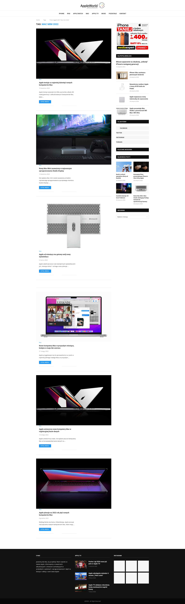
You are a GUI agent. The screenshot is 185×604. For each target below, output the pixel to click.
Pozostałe (113, 13)
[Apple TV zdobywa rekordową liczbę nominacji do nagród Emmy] (81, 588)
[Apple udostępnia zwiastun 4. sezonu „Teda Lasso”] (81, 576)
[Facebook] (37, 5)
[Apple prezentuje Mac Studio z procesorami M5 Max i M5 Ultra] (122, 111)
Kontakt (123, 13)
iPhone (61, 13)
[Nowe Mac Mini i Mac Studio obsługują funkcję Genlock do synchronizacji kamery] (141, 188)
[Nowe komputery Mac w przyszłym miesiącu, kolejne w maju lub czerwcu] (73, 317)
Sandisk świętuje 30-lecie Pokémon (122, 197)
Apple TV (95, 13)
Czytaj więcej (44, 101)
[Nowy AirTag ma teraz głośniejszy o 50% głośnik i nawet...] (143, 578)
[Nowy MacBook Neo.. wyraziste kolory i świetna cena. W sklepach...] (119, 578)
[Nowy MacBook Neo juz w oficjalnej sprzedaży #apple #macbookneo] (143, 566)
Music (103, 13)
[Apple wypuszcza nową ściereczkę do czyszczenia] (122, 99)
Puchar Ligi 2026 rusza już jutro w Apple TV (98, 563)
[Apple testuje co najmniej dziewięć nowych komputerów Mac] (73, 54)
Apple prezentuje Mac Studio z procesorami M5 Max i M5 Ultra (138, 111)
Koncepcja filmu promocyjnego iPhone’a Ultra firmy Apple (140, 176)
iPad (68, 13)
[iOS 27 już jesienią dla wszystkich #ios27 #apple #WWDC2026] (131, 566)
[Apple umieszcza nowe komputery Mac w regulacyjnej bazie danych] (73, 400)
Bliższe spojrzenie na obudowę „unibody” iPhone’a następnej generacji (132, 63)
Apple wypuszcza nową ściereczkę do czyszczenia (139, 98)
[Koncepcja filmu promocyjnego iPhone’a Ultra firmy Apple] (141, 167)
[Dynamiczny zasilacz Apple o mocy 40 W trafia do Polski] (122, 87)
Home (38, 20)
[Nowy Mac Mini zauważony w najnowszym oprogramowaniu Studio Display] (73, 139)
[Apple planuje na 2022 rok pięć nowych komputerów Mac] (73, 484)
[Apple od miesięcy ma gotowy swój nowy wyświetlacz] (73, 225)
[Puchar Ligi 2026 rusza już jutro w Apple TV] (81, 564)
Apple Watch (78, 13)
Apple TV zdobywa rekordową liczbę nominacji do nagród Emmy (99, 587)
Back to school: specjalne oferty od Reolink (122, 176)
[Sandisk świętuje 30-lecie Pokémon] (124, 188)
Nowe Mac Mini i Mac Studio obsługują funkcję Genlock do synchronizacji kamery (141, 198)
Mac (87, 13)
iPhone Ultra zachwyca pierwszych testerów (137, 74)
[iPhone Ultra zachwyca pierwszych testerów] (122, 75)
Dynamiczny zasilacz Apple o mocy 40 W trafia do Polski (139, 86)
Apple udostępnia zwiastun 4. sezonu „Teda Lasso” (99, 574)
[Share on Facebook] (56, 106)
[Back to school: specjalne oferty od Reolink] (124, 167)
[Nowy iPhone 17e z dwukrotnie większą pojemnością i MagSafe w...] (131, 578)
